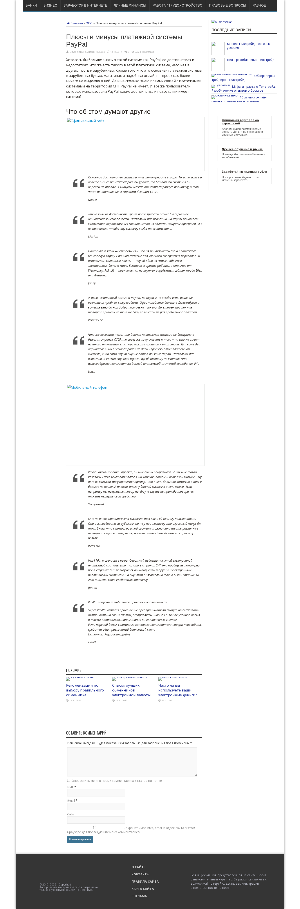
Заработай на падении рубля (244, 171)
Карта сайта (143, 889)
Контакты (140, 874)
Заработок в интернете (85, 5)
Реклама (139, 896)
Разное (259, 5)
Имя (70, 787)
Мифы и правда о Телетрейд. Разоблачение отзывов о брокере (243, 88)
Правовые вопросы (227, 5)
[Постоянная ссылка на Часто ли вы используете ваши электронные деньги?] (172, 677)
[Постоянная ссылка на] (218, 54)
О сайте (138, 867)
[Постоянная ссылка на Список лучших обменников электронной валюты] (129, 677)
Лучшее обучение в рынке (242, 149)
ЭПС (89, 23)
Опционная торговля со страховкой (240, 121)
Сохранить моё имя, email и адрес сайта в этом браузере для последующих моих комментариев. (131, 830)
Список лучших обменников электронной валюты (131, 690)
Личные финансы (130, 5)
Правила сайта (145, 881)
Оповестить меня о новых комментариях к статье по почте (117, 780)
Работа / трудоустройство (177, 5)
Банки (31, 5)
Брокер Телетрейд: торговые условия (249, 46)
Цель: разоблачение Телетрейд (250, 60)
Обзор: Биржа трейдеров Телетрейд (243, 78)
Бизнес (50, 5)
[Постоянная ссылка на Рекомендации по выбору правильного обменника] (80, 677)
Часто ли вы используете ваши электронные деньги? (177, 690)
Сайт (70, 814)
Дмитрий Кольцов (95, 51)
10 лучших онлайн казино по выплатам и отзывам (239, 99)
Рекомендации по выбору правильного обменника (85, 690)
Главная (76, 23)
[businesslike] (221, 22)
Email (71, 800)
